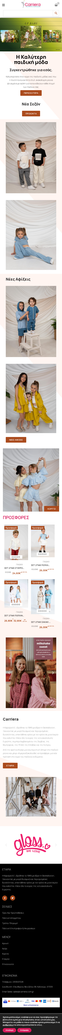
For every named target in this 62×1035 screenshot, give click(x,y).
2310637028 (18, 981)
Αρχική (5, 943)
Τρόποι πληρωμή (10, 923)
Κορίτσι (5, 953)
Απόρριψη (24, 1030)
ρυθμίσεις (8, 1025)
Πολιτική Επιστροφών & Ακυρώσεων (18, 928)
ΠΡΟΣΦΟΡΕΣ (16, 517)
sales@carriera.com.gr (23, 991)
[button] (9, 672)
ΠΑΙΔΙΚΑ (19, 564)
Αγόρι (4, 948)
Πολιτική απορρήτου (11, 918)
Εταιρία (5, 959)
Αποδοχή (9, 1030)
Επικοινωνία (8, 964)
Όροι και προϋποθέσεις (13, 912)
